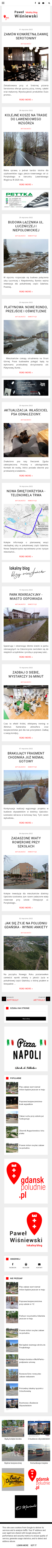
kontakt (39, 1267)
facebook (12, 1267)
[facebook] (34, 3)
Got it (34, 1545)
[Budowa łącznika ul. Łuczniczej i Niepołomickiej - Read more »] (26, 272)
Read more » (26, 99)
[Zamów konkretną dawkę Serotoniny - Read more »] (26, 80)
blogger (26, 1267)
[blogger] (38, 3)
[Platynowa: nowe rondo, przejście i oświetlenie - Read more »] (26, 353)
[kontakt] (42, 3)
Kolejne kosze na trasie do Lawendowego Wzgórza (26, 119)
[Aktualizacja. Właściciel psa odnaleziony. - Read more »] (26, 456)
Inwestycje (32, 236)
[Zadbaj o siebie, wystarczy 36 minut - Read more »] (26, 718)
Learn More (22, 1545)
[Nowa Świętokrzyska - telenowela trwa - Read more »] (26, 537)
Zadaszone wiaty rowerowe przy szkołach (26, 842)
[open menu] (3, 3)
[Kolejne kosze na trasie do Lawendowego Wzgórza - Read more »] (26, 165)
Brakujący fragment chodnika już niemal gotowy (26, 757)
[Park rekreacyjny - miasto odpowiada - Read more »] (26, 641)
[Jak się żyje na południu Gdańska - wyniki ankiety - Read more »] (26, 969)
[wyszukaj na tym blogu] (49, 3)
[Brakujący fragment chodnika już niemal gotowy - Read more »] (26, 803)
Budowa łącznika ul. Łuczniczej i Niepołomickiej (26, 226)
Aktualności (26, 44)
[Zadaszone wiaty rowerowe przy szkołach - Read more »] (26, 888)
